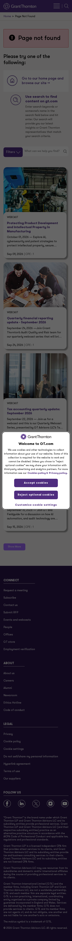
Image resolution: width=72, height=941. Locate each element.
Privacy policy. (58, 473)
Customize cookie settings (36, 505)
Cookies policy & (37, 473)
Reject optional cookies (36, 494)
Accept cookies (36, 483)
